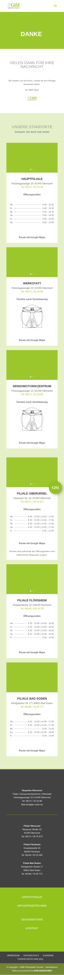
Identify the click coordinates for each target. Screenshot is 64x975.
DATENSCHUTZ (31, 955)
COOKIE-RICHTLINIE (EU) (30, 959)
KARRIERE (48, 955)
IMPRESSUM (13, 955)
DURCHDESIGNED (43, 970)
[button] (55, 487)
